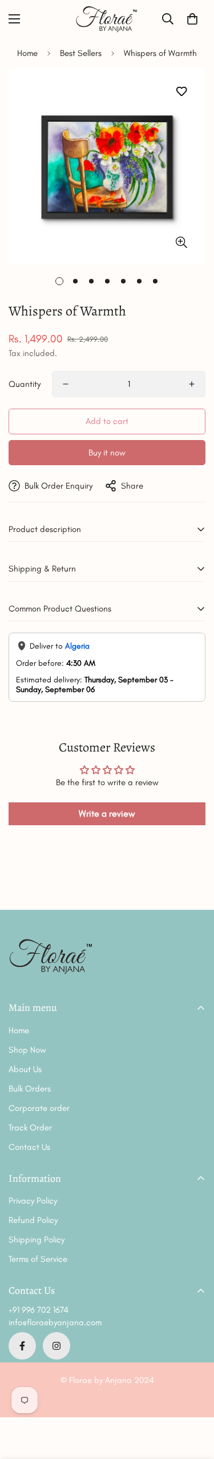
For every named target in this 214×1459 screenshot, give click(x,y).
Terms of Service (38, 1259)
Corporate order (39, 1108)
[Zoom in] (181, 242)
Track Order (30, 1127)
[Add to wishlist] (181, 92)
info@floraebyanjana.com (55, 1322)
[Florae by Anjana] (107, 19)
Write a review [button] (107, 813)
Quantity (25, 384)
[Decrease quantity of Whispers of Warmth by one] (66, 384)
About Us (25, 1069)
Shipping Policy (36, 1239)
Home (27, 53)
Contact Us (29, 1147)
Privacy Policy (33, 1201)
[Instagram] (56, 1346)
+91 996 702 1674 (38, 1310)
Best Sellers (81, 53)
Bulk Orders (30, 1089)
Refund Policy (33, 1220)
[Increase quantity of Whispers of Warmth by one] (192, 384)
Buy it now (107, 452)
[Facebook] (22, 1346)
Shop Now (27, 1050)
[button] (192, 19)
